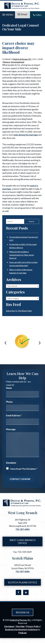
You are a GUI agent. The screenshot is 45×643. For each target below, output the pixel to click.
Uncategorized (17, 62)
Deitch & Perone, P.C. (22, 59)
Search (31, 221)
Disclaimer (11, 462)
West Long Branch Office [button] (23, 541)
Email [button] (24, 14)
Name (9, 388)
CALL (39, 14)
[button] (7, 14)
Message (11, 429)
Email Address (14, 415)
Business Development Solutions (21, 629)
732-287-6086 (23, 529)
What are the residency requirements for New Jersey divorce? (21, 254)
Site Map (20, 626)
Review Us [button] (22, 612)
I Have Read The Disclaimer (24, 469)
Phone (9, 401)
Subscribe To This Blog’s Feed (19, 310)
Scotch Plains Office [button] (22, 582)
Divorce (6, 62)
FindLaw (22, 632)
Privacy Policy (33, 626)
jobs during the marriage (26, 135)
